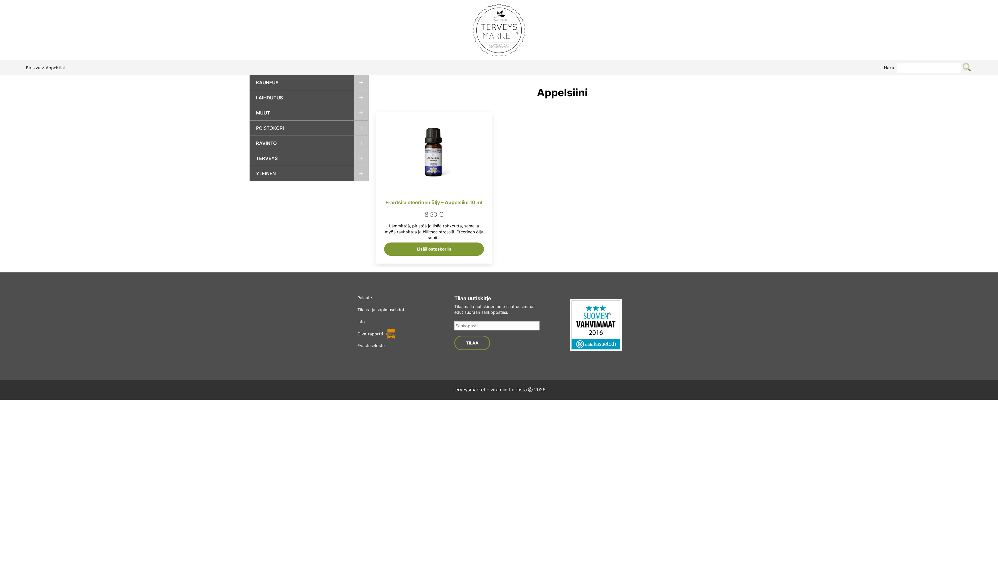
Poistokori (270, 128)
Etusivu (33, 67)
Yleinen (266, 173)
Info (361, 321)
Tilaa (472, 343)
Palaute (364, 297)
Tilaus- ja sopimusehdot (380, 309)
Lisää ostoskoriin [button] (434, 249)
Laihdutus (269, 97)
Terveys (267, 158)
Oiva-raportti (370, 333)
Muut (263, 113)
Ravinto (266, 143)
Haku (889, 67)
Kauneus (267, 82)
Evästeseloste (371, 345)
